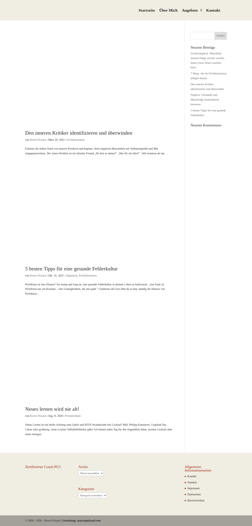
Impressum (193, 488)
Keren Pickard (38, 139)
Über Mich (168, 10)
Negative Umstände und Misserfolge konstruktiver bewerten (205, 99)
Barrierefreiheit (196, 500)
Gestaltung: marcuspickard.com (81, 520)
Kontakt (213, 10)
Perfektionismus (76, 139)
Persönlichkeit (73, 415)
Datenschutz (194, 494)
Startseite (147, 10)
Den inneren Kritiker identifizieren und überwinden (78, 133)
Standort (192, 482)
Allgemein (71, 275)
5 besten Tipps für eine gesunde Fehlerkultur (71, 269)
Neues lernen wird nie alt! (52, 409)
